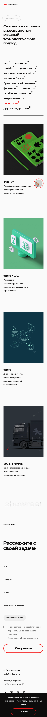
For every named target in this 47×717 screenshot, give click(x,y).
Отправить (23, 648)
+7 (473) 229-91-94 (12, 670)
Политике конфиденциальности (23, 638)
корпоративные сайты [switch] (20, 73)
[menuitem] (5, 692)
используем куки (19, 697)
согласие (18, 627)
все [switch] (7, 63)
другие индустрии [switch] (17, 108)
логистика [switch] (11, 103)
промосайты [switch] (28, 68)
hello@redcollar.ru (12, 674)
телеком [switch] (29, 88)
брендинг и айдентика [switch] (20, 83)
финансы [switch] (11, 88)
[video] (38, 183)
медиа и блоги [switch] (14, 78)
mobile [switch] (9, 68)
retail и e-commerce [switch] (18, 93)
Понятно (23, 712)
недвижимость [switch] (14, 98)
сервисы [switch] (22, 63)
